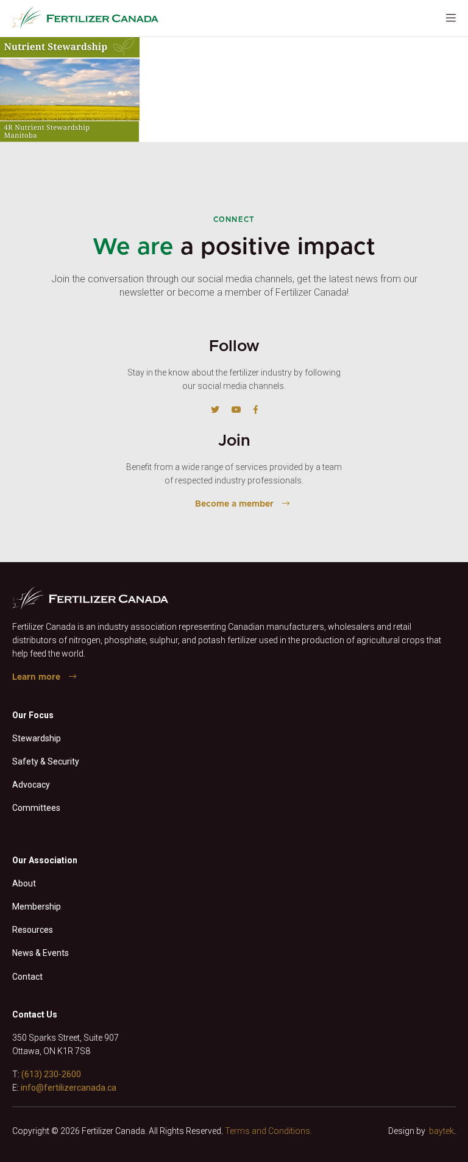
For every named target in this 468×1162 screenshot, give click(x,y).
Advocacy (31, 785)
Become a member (234, 504)
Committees (36, 808)
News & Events (40, 953)
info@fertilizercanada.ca (68, 1087)
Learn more (36, 677)
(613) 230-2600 (51, 1074)
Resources (32, 930)
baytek (441, 1131)
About (24, 883)
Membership (36, 906)
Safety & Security (45, 761)
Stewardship (36, 738)
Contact (27, 977)
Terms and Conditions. (268, 1131)
